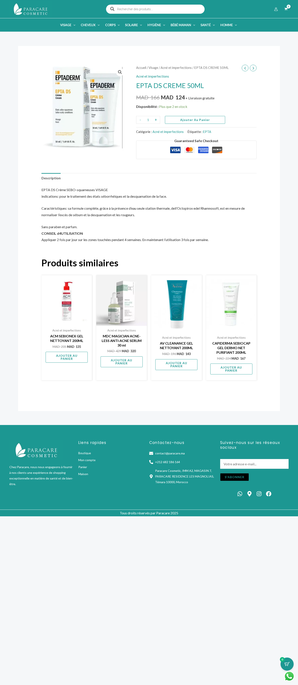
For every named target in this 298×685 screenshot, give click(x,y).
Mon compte (87, 460)
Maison (83, 474)
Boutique (84, 453)
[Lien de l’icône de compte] (276, 9)
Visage (153, 68)
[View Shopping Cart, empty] (285, 9)
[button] (73, 25)
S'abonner (234, 477)
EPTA (207, 132)
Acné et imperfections (176, 68)
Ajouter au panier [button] (66, 357)
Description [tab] (51, 178)
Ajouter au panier (195, 120)
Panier (82, 467)
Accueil (141, 68)
